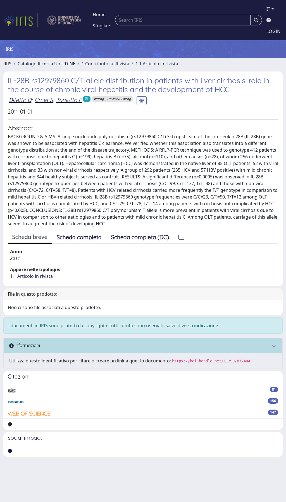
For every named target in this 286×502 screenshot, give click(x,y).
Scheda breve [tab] (29, 236)
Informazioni (27, 345)
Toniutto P (69, 99)
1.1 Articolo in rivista (156, 64)
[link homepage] (20, 20)
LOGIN (273, 31)
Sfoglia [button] (100, 26)
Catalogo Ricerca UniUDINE (46, 64)
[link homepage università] (64, 20)
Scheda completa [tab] (79, 237)
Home (99, 14)
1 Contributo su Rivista (105, 64)
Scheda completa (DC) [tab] (140, 237)
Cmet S (44, 99)
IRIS (7, 64)
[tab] (181, 237)
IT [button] (268, 9)
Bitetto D (20, 99)
